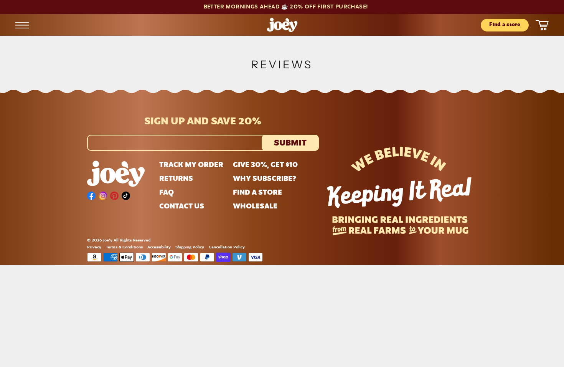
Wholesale (255, 207)
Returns (176, 179)
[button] (282, 7)
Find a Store (257, 193)
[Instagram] (103, 196)
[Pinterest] (114, 196)
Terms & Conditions (124, 248)
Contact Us (181, 207)
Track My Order (191, 165)
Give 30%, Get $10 (265, 165)
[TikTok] (126, 196)
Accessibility (159, 248)
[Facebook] (91, 196)
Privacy (94, 248)
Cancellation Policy (227, 248)
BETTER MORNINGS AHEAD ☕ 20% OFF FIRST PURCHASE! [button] (286, 7)
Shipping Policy (189, 248)
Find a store (504, 25)
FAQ (166, 193)
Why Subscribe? (264, 179)
